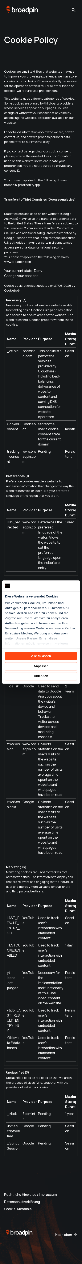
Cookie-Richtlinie (18, 1209)
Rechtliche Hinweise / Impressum (30, 1194)
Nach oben (63, 1234)
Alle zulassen (41, 656)
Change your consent (21, 275)
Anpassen (41, 666)
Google (28, 686)
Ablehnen (41, 676)
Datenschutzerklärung (22, 1201)
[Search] (73, 10)
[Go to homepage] (22, 10)
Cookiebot (11, 290)
